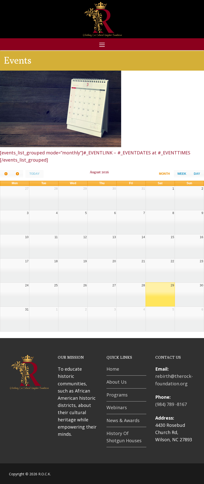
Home (112, 369)
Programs (117, 395)
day (197, 174)
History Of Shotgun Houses (124, 436)
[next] (17, 174)
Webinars (116, 407)
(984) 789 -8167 (171, 404)
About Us (116, 382)
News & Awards (123, 420)
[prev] (6, 174)
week (181, 174)
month (164, 174)
